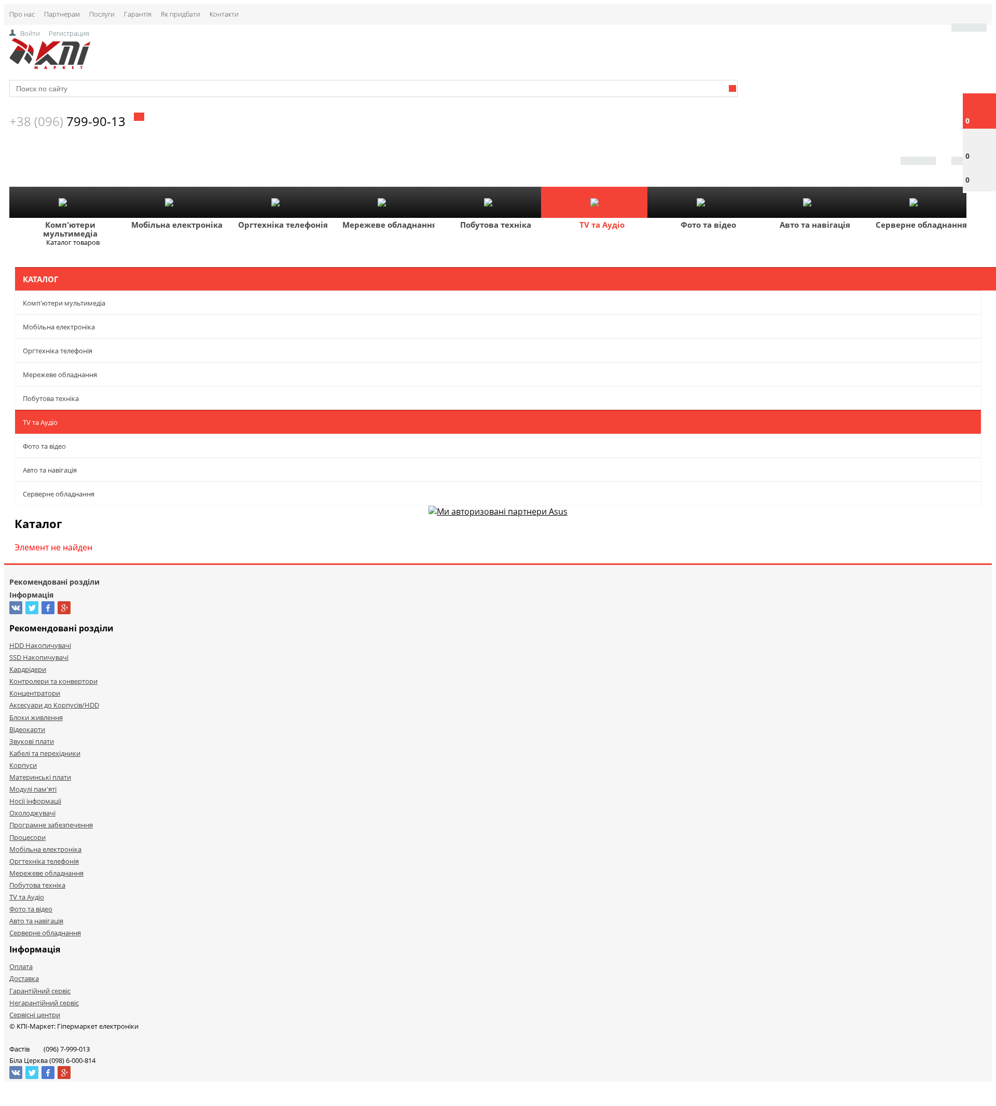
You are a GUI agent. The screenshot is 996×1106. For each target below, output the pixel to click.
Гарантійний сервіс (40, 991)
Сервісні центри (34, 1014)
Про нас (22, 14)
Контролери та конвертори (53, 681)
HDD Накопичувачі (40, 645)
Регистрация (69, 33)
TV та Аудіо (602, 224)
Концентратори (34, 693)
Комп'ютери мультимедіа (70, 229)
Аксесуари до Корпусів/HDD (54, 705)
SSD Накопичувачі (38, 657)
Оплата (21, 966)
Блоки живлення (36, 717)
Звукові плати (31, 741)
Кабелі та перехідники (44, 753)
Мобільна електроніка (177, 224)
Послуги (102, 14)
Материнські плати (40, 777)
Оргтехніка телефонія (283, 224)
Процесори (27, 837)
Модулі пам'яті (33, 789)
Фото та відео (708, 224)
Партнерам (62, 14)
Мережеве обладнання (389, 224)
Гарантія (137, 14)
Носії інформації (35, 801)
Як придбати (180, 14)
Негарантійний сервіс (44, 1002)
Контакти (224, 14)
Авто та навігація (815, 224)
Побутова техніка (495, 224)
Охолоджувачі (32, 813)
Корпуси (23, 765)
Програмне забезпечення (51, 825)
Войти (30, 33)
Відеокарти (27, 729)
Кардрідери (27, 669)
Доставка (24, 978)
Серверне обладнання (921, 224)
